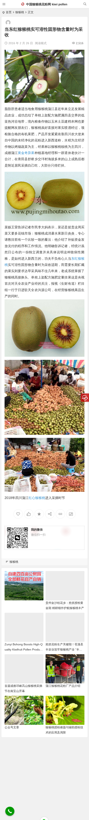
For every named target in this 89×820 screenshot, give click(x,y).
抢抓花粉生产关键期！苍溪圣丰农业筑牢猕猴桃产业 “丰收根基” (64, 649)
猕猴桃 (19, 12)
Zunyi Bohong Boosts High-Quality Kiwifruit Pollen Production (24, 649)
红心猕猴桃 (37, 498)
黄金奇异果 (26, 153)
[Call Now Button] (9, 811)
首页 (9, 12)
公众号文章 (12, 727)
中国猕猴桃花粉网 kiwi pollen (46, 4)
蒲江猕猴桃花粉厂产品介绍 (63, 685)
